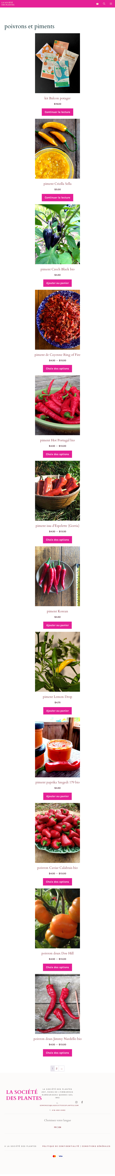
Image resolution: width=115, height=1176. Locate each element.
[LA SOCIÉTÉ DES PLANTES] (7, 3)
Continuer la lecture (57, 112)
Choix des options (57, 368)
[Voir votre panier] (97, 3)
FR (55, 1127)
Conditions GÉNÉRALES (96, 1146)
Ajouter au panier (57, 283)
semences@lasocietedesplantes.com (59, 1105)
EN (59, 1127)
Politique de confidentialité (60, 1146)
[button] (104, 3)
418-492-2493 (58, 1110)
